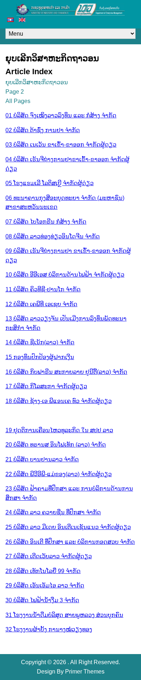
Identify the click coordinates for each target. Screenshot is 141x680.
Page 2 (14, 92)
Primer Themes (84, 671)
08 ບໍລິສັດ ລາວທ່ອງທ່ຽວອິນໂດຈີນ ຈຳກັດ (52, 236)
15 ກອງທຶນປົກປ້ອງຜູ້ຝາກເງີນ (39, 357)
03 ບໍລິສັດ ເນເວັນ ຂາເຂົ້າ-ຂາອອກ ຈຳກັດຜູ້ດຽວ (60, 145)
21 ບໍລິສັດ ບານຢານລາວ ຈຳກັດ (42, 459)
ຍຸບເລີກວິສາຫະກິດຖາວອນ (36, 82)
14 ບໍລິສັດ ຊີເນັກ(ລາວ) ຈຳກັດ (39, 342)
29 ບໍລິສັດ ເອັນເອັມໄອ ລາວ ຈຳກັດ (44, 585)
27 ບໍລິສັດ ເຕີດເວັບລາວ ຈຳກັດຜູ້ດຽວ (48, 556)
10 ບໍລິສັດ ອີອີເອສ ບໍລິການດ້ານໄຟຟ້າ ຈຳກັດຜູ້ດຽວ (64, 275)
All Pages (17, 101)
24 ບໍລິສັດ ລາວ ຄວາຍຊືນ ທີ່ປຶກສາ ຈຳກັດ (53, 512)
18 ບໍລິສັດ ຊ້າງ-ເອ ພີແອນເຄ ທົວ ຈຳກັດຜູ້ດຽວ (58, 401)
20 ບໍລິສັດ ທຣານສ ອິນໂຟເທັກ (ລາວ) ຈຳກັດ (55, 445)
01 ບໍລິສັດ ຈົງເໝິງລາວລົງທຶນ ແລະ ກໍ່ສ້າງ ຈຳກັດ (60, 115)
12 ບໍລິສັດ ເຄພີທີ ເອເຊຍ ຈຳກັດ (41, 304)
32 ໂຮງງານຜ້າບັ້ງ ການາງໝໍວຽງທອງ (48, 629)
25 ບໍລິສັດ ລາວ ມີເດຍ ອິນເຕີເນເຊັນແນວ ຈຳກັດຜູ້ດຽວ (68, 527)
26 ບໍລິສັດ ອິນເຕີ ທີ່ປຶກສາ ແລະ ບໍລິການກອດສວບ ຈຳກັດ (70, 542)
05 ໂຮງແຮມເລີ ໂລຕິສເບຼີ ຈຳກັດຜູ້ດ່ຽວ (49, 183)
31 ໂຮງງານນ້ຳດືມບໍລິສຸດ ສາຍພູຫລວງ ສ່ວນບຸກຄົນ (64, 615)
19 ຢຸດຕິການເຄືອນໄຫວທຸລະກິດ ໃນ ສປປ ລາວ (59, 430)
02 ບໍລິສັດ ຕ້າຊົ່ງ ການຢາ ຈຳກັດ (42, 130)
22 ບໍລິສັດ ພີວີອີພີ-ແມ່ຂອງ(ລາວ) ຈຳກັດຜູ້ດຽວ (58, 474)
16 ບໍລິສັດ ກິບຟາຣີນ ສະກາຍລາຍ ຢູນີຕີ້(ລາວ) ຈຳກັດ (66, 372)
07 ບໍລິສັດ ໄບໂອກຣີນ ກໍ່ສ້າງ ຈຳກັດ (45, 222)
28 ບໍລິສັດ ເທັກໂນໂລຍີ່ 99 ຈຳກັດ (43, 571)
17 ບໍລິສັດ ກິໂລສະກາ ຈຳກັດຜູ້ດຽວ (46, 386)
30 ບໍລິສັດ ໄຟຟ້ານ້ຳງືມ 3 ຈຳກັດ (42, 600)
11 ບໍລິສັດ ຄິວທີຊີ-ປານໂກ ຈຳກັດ (43, 289)
